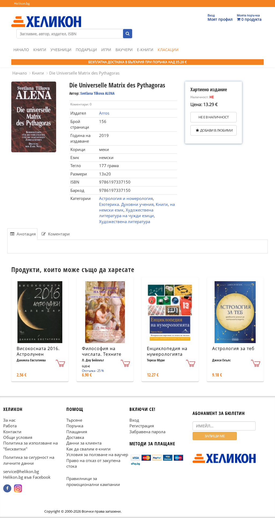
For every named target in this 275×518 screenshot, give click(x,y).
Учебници (60, 49)
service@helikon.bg (21, 471)
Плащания (76, 431)
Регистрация (141, 425)
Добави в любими (216, 130)
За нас (9, 420)
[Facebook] (7, 488)
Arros (104, 113)
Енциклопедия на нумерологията (167, 351)
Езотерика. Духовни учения (126, 204)
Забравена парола (147, 431)
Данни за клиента (84, 443)
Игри (106, 49)
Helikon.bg (22, 3)
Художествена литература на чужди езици (126, 212)
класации (168, 49)
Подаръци (86, 49)
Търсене (74, 420)
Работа (10, 425)
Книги (39, 49)
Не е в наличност (213, 117)
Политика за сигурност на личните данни (28, 460)
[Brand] (46, 16)
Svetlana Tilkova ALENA (97, 93)
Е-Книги (145, 49)
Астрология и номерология (126, 198)
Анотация (26, 234)
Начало (21, 49)
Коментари (58, 234)
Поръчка (74, 425)
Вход (134, 420)
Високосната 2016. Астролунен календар (38, 354)
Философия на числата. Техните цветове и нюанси (103, 354)
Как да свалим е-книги (88, 449)
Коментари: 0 (81, 104)
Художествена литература (124, 221)
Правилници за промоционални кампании (93, 481)
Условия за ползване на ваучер (97, 454)
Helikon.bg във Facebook (26, 477)
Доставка (75, 437)
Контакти (12, 431)
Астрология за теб (233, 348)
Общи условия (17, 437)
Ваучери (124, 49)
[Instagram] (18, 488)
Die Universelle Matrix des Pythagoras (84, 73)
